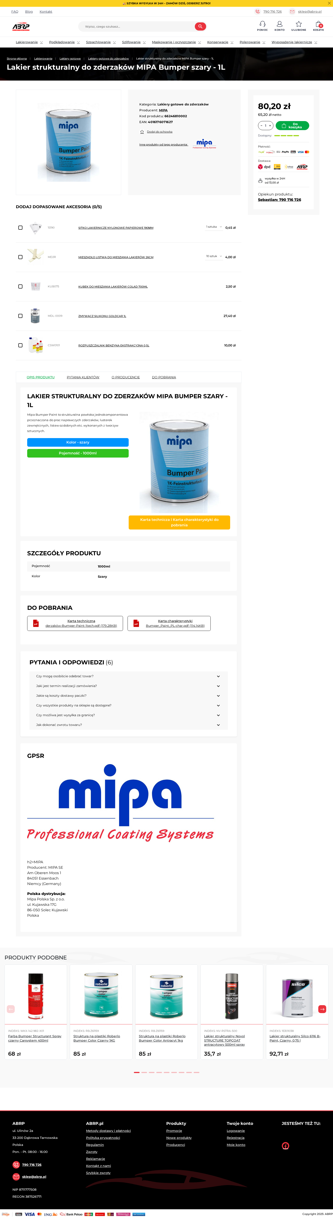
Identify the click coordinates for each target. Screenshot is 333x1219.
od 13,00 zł (272, 182)
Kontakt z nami (98, 1166)
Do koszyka (295, 125)
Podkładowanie (62, 42)
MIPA (163, 110)
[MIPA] (122, 809)
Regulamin (95, 1145)
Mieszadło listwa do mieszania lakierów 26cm (115, 257)
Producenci (175, 1145)
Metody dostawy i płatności (108, 1131)
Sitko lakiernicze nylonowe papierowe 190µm (115, 227)
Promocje (174, 1131)
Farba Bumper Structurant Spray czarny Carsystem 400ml (34, 1038)
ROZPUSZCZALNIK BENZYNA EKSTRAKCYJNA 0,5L (113, 345)
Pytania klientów (83, 377)
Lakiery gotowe (70, 58)
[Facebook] (285, 1146)
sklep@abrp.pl (310, 12)
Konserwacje (217, 42)
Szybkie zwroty (98, 1173)
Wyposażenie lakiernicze (292, 42)
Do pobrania (164, 377)
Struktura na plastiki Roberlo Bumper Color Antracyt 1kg (162, 1038)
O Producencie (126, 377)
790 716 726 (272, 12)
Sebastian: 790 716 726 (279, 200)
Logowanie (236, 1131)
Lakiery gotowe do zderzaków (108, 58)
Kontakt (46, 12)
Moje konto (236, 1145)
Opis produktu (41, 377)
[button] (262, 26)
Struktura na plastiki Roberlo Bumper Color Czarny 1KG (96, 1038)
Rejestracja (235, 1138)
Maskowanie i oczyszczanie (174, 42)
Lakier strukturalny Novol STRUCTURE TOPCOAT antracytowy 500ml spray (224, 1040)
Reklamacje (95, 1159)
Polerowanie (250, 42)
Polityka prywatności (103, 1138)
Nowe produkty (179, 1138)
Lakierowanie (27, 42)
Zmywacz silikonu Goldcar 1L (102, 316)
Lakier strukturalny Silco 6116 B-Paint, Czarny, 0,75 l (295, 1038)
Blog (29, 12)
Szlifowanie (131, 42)
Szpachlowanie (98, 42)
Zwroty (91, 1152)
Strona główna (17, 58)
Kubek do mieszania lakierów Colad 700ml (113, 286)
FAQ (14, 12)
